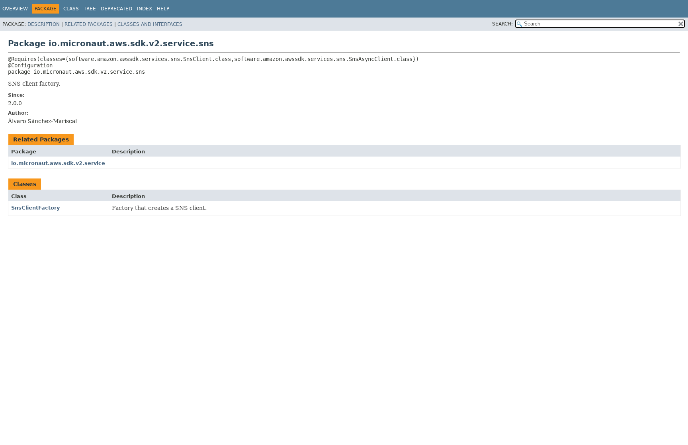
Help (163, 9)
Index (144, 9)
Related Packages (88, 24)
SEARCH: (502, 24)
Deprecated (116, 9)
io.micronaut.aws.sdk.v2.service (58, 163)
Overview (15, 9)
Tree (90, 9)
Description (43, 24)
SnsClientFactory (35, 208)
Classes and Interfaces (149, 24)
